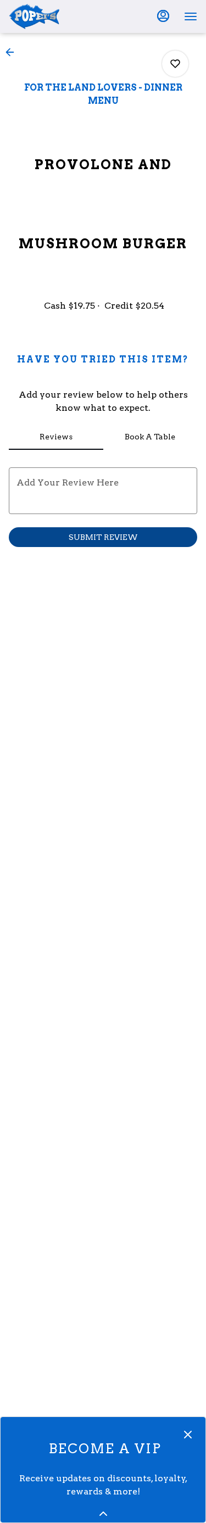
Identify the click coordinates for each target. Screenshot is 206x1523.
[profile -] (163, 16)
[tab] (56, 436)
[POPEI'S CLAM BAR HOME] (58, 16)
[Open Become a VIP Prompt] (103, 1513)
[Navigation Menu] (191, 16)
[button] (13, 52)
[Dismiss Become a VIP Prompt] (188, 1434)
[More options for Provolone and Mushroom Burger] (175, 64)
